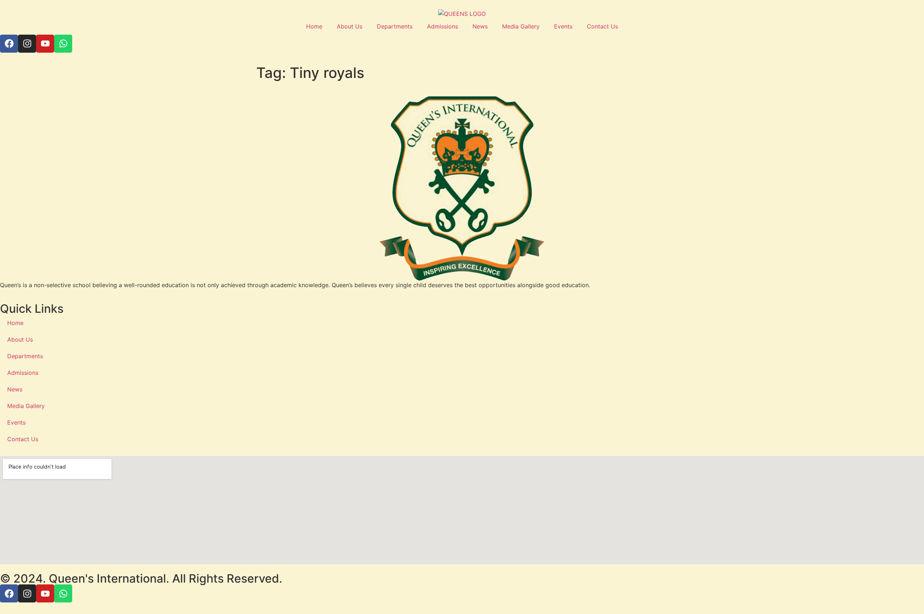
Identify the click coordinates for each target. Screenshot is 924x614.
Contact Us (602, 26)
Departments (395, 26)
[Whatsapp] (63, 44)
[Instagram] (27, 44)
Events (563, 26)
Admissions (442, 26)
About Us (349, 26)
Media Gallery (521, 26)
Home (314, 26)
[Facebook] (9, 44)
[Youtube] (45, 44)
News (480, 26)
